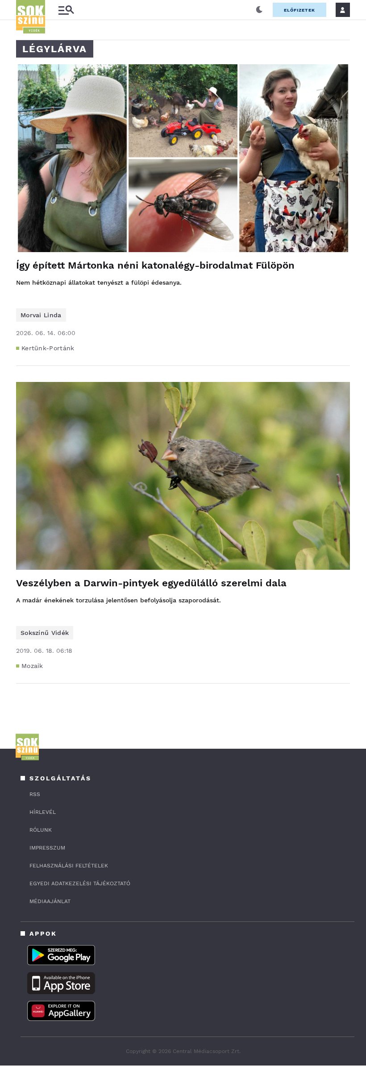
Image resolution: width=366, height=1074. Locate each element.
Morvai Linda (41, 315)
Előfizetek (299, 10)
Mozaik (32, 665)
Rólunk (40, 830)
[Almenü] (66, 10)
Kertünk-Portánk (48, 348)
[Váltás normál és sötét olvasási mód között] (259, 9)
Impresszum (47, 848)
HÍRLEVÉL (42, 812)
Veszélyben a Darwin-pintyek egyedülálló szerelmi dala (151, 583)
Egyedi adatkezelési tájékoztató (79, 883)
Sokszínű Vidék (45, 632)
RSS (34, 794)
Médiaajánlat (50, 901)
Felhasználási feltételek (68, 866)
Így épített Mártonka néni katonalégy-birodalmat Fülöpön (155, 265)
